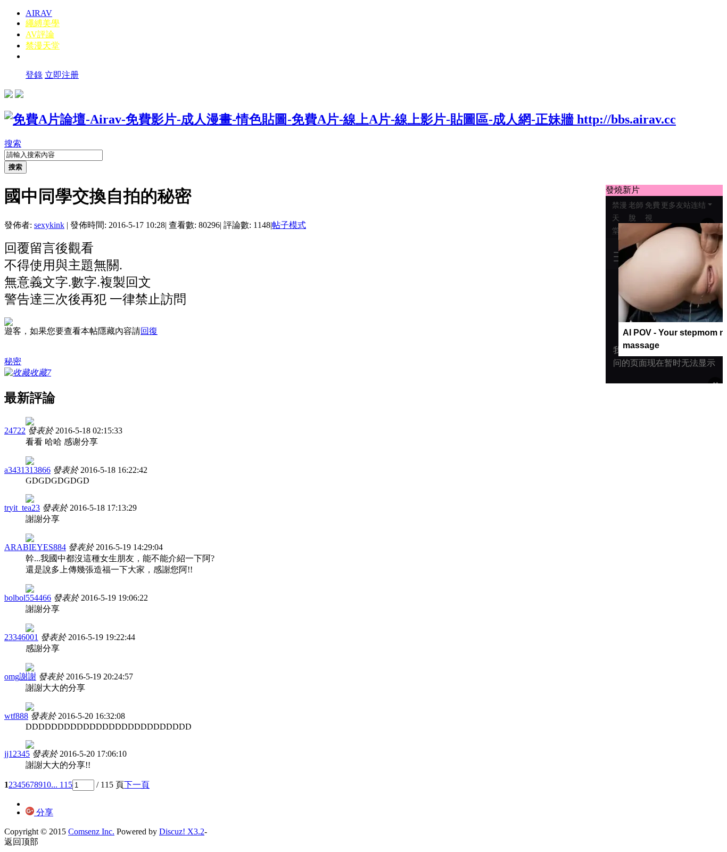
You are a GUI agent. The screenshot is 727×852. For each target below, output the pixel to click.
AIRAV (39, 13)
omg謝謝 (20, 676)
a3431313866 (27, 469)
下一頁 (137, 784)
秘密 (12, 361)
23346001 (21, 637)
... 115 (61, 784)
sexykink (49, 225)
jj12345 (17, 753)
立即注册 (62, 74)
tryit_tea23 (22, 507)
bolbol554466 (27, 597)
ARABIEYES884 (35, 547)
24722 (15, 430)
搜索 (12, 143)
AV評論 (40, 34)
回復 (149, 330)
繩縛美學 (43, 23)
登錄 (34, 74)
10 (47, 784)
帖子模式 (289, 225)
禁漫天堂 (43, 45)
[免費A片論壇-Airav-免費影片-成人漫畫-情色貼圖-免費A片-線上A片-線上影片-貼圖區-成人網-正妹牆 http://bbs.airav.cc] (340, 119)
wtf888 (16, 715)
